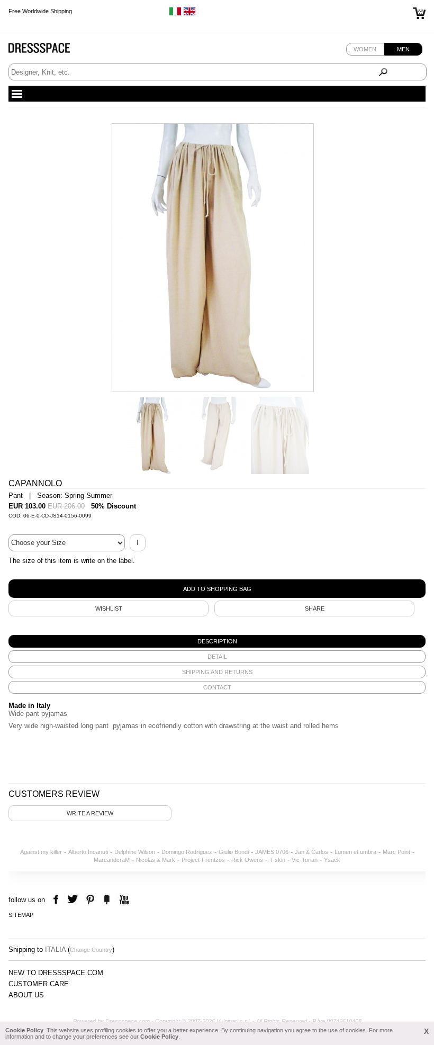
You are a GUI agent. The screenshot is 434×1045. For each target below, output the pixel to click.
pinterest (90, 900)
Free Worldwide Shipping (40, 10)
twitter (74, 900)
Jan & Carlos (311, 852)
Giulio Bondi (234, 852)
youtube (123, 900)
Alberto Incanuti (88, 852)
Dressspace (49, 50)
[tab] (216, 641)
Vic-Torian (305, 860)
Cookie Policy (24, 1030)
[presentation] (216, 641)
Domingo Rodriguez (186, 852)
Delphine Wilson (134, 852)
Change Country (91, 950)
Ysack (332, 860)
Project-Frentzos (203, 860)
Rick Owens (247, 860)
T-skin (277, 860)
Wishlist (108, 608)
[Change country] (175, 14)
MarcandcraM (112, 860)
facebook (57, 900)
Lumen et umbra (355, 852)
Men (403, 49)
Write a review (90, 813)
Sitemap (20, 915)
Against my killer (41, 852)
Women (365, 49)
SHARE (314, 608)
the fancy (107, 900)
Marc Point (396, 852)
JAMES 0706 (271, 852)
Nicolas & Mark (155, 860)
